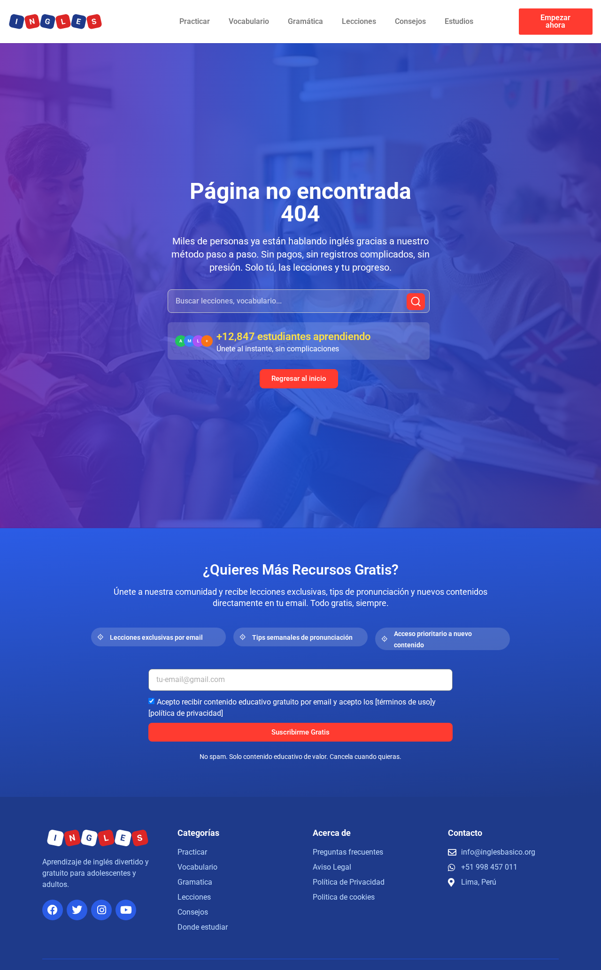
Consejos (410, 21)
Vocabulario (249, 21)
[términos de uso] (403, 701)
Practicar (194, 21)
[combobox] (299, 301)
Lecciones (359, 21)
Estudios (459, 21)
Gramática (305, 21)
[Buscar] (416, 301)
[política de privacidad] (185, 713)
